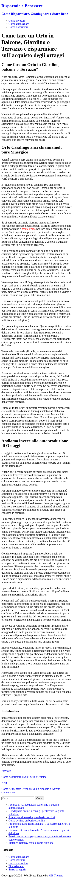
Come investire (17, 20)
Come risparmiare (18, 26)
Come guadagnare (19, 23)
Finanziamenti (16, 866)
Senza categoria (17, 869)
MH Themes (56, 875)
